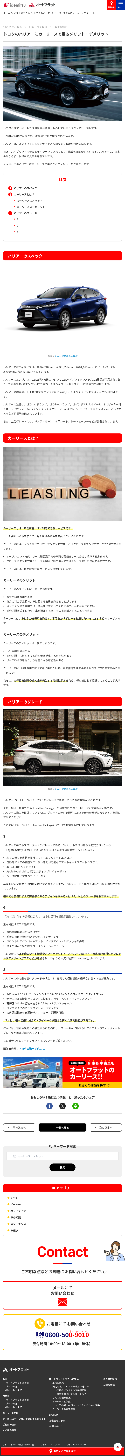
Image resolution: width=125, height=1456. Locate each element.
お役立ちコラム (22, 13)
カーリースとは (10, 1413)
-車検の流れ (57, 1382)
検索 (62, 1167)
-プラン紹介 (11, 1386)
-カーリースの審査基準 (63, 1409)
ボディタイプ (18, 1211)
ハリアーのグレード (25, 213)
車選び (14, 1230)
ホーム (6, 13)
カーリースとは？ (24, 194)
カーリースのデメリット (31, 207)
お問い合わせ (56, 1426)
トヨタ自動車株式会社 (66, 355)
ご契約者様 (109, 1384)
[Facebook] (49, 1106)
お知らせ (53, 1414)
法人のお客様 (110, 1379)
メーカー (15, 1204)
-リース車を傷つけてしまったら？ (68, 1394)
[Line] (75, 1106)
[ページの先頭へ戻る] (118, 1447)
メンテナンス (18, 1224)
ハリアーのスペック (25, 188)
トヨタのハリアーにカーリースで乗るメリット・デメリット (64, 13)
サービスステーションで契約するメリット (24, 1418)
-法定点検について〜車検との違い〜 (70, 1386)
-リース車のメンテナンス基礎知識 (68, 1390)
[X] (62, 1106)
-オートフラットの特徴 (17, 1382)
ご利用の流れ (9, 1424)
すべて (14, 1198)
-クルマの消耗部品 (61, 1397)
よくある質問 (9, 1430)
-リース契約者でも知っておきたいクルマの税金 (75, 1405)
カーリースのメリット (29, 200)
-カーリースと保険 (60, 1401)
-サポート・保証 (13, 1390)
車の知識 (15, 1217)
